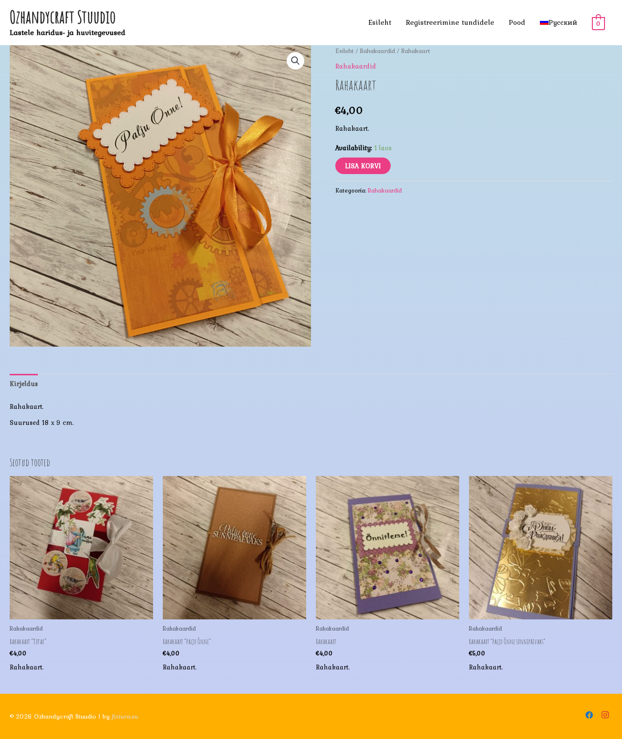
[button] (295, 61)
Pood (517, 22)
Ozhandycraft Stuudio (63, 17)
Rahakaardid (377, 50)
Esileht (379, 22)
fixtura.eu (125, 716)
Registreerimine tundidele (450, 22)
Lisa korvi (363, 166)
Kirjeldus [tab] (24, 383)
